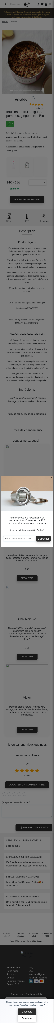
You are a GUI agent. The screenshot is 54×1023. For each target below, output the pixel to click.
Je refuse (27, 1018)
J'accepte (27, 1011)
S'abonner (43, 538)
